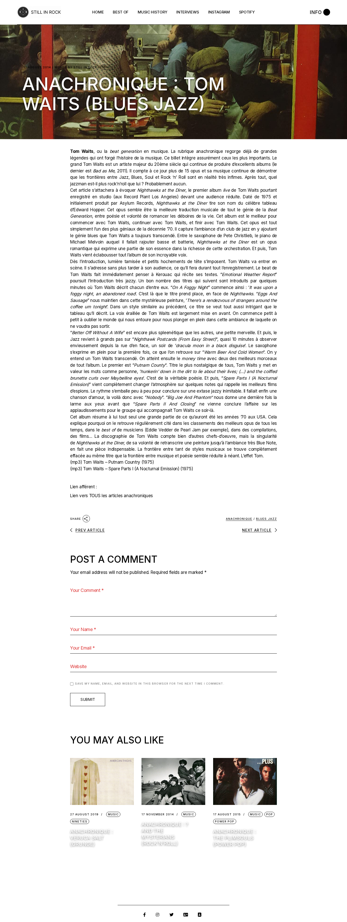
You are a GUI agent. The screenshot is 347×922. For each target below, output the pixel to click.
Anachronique (239, 519)
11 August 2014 (37, 67)
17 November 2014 (157, 814)
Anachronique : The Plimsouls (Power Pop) (234, 838)
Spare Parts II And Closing (164, 404)
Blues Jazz (266, 519)
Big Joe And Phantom (189, 397)
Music (107, 67)
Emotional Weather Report (248, 274)
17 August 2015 (227, 814)
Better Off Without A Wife (97, 332)
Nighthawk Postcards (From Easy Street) (175, 339)
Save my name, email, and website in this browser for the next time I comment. (149, 683)
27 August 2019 (84, 814)
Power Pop (224, 821)
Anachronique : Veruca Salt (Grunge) (91, 838)
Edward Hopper (88, 209)
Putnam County (149, 365)
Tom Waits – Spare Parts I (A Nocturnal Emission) (131, 468)
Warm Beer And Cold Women (233, 352)
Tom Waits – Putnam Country (111, 462)
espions (80, 391)
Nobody (154, 397)
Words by (76, 67)
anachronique (209, 151)
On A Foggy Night (190, 287)
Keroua (163, 274)
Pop (269, 814)
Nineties (79, 821)
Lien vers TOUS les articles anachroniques (111, 495)
